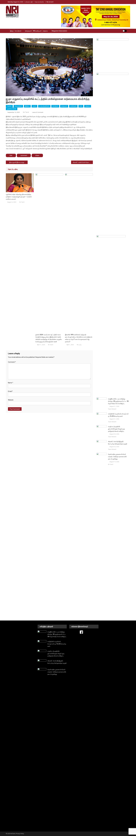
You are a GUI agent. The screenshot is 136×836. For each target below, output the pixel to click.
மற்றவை (45, 31)
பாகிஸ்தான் (73, 106)
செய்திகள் (18, 31)
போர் (81, 106)
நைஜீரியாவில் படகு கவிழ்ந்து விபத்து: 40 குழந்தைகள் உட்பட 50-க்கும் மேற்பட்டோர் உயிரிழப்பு (118, 401)
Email (10, 391)
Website (10, 400)
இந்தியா (27, 106)
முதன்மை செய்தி (11, 109)
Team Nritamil (112, 409)
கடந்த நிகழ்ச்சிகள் (44, 106)
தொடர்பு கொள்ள (39, 2)
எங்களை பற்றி (29, 2)
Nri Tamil (26, 112)
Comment (12, 362)
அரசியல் (9, 106)
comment (24, 155)
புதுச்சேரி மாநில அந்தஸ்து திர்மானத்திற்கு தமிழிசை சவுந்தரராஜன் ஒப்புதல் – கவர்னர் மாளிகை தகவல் (19, 197)
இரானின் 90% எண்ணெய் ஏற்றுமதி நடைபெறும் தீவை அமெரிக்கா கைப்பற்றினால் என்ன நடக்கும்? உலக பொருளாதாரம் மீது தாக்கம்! (78, 338)
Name (10, 383)
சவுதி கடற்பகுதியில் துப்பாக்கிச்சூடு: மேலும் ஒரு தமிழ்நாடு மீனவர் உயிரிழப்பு (116, 429)
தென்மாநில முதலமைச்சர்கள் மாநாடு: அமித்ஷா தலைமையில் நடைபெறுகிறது (117, 456)
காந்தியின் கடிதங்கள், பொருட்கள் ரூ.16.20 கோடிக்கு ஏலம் (118, 415)
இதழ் (11, 31)
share (37, 155)
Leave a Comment (37, 112)
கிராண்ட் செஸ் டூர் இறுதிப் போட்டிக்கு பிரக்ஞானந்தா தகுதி (117, 443)
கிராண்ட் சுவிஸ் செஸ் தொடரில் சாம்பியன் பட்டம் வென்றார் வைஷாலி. (83, 162)
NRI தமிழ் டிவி (37, 31)
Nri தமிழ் (79, 344)
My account (50, 2)
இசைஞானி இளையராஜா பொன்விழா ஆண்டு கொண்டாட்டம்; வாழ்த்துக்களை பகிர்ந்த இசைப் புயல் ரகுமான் (18, 162)
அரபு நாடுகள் (18, 106)
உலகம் (34, 106)
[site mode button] (125, 31)
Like (11, 155)
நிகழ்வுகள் (28, 31)
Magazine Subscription (59, 31)
